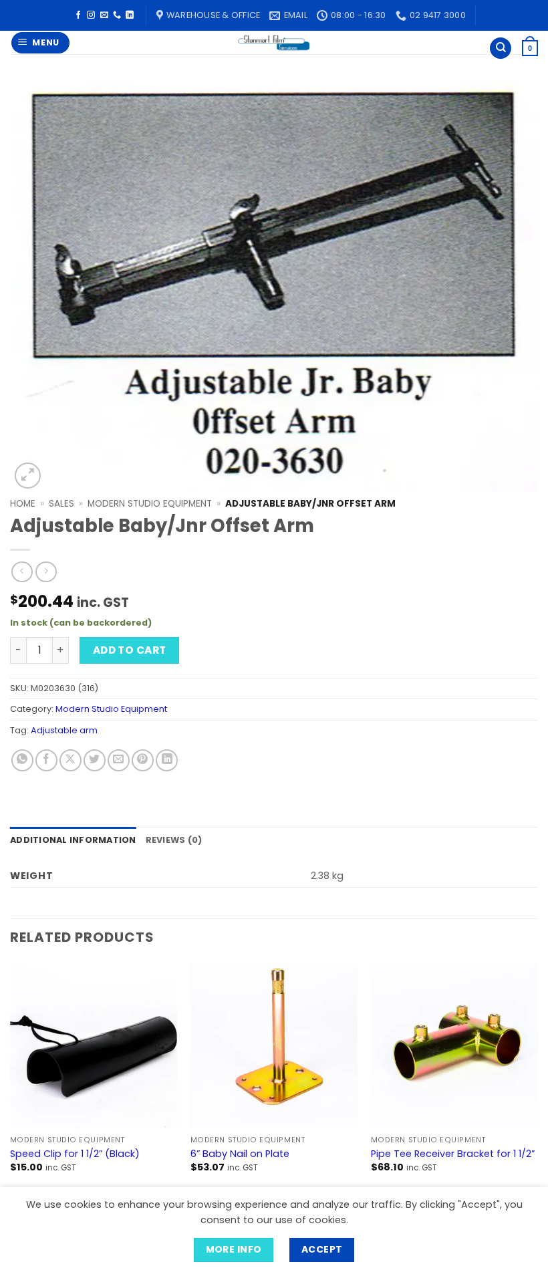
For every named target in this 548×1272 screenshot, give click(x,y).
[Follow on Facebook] (78, 15)
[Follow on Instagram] (91, 15)
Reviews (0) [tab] (174, 840)
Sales (61, 503)
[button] (40, 43)
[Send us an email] (104, 15)
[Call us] (117, 15)
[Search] (500, 48)
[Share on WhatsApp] (22, 760)
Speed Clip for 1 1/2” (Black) (75, 1154)
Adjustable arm (64, 730)
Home (22, 503)
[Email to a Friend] (119, 760)
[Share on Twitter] (95, 760)
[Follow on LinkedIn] (130, 15)
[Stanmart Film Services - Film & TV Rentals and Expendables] (274, 42)
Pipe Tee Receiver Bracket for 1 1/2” (453, 1154)
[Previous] (11, 1079)
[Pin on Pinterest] (143, 760)
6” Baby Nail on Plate (239, 1154)
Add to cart (129, 650)
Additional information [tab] (73, 840)
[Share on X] (70, 760)
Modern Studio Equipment (150, 503)
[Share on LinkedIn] (167, 760)
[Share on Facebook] (46, 760)
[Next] (537, 1079)
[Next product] (21, 571)
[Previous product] (45, 571)
